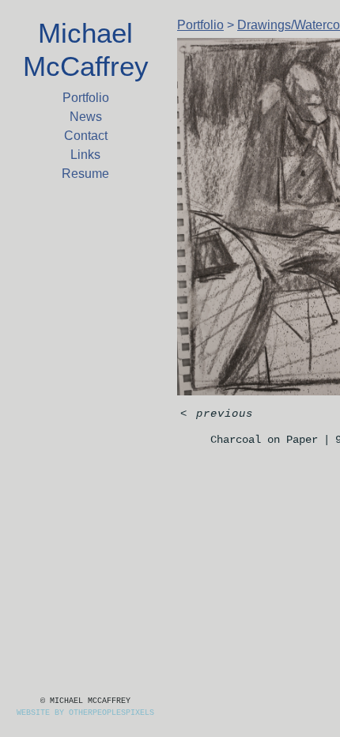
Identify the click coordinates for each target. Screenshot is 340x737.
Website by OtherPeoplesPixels (85, 713)
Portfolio (85, 97)
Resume (85, 173)
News (86, 116)
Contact (86, 135)
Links (85, 154)
